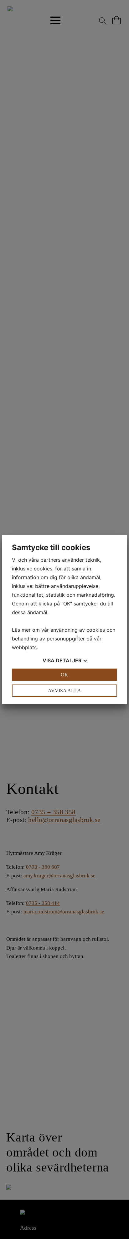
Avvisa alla (64, 690)
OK (64, 674)
